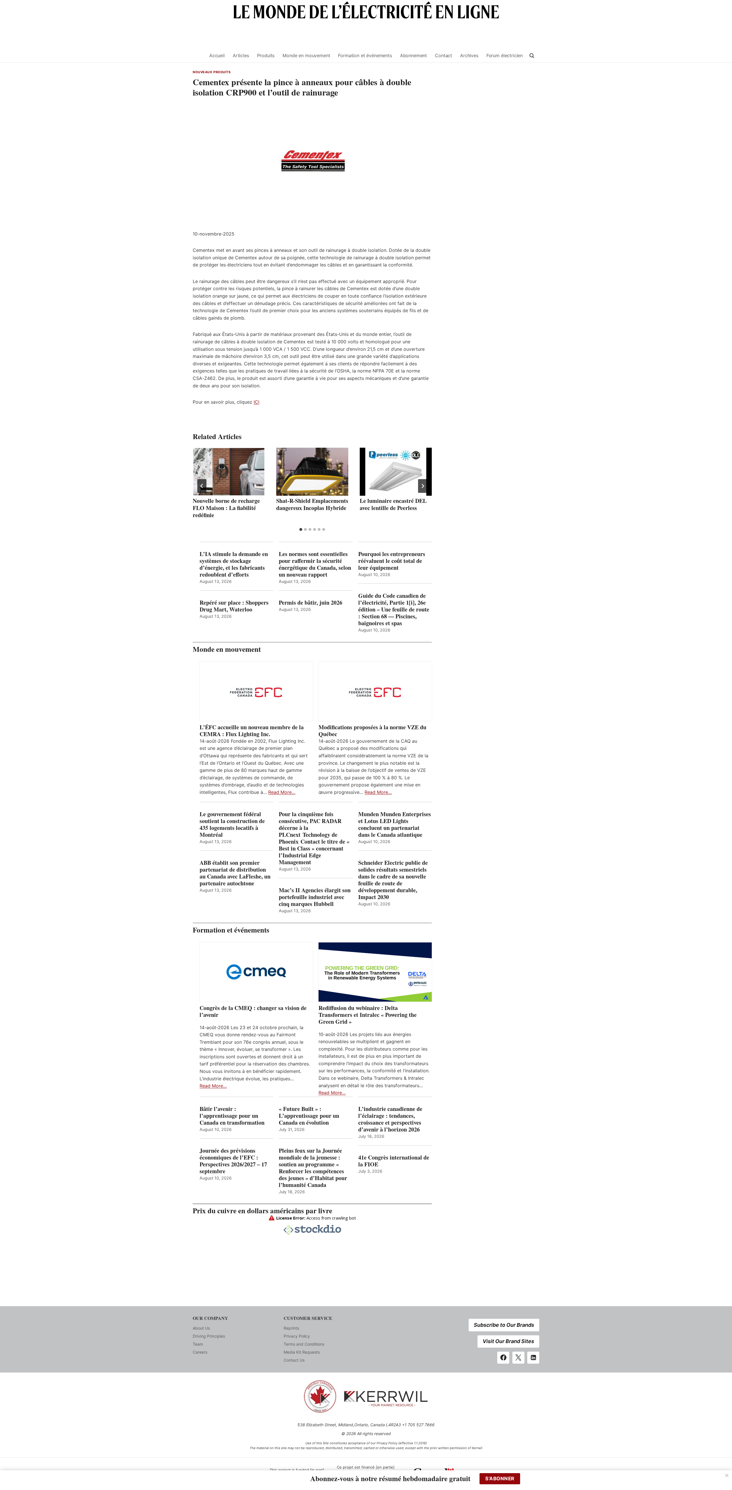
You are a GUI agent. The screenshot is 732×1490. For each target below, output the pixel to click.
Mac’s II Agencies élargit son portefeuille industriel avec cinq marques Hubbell (315, 897)
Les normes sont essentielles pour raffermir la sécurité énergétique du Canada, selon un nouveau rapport (315, 564)
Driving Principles (209, 1336)
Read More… (281, 792)
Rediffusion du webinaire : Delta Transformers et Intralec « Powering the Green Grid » (368, 1015)
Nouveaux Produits (212, 72)
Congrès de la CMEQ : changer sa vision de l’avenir (253, 1011)
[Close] (727, 1475)
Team (198, 1344)
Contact (443, 55)
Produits (266, 55)
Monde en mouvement (306, 55)
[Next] (422, 486)
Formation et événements (365, 55)
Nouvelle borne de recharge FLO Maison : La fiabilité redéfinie (226, 508)
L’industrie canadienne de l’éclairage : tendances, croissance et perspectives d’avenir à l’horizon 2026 (390, 1119)
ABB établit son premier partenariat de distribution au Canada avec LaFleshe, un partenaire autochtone (235, 873)
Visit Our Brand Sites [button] (508, 1341)
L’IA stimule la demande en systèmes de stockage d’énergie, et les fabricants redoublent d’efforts (234, 564)
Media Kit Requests (302, 1352)
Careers (200, 1352)
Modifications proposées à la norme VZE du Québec (372, 731)
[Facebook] (503, 1358)
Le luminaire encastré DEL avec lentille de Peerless (393, 504)
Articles (241, 55)
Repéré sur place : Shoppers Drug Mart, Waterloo (234, 606)
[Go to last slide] (201, 486)
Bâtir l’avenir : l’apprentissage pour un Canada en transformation (232, 1115)
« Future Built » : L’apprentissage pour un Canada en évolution (309, 1115)
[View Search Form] (532, 56)
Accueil (217, 55)
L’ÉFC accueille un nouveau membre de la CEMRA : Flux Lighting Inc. (252, 731)
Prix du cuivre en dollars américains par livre (262, 1210)
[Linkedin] (533, 1358)
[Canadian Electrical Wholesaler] (197, 55)
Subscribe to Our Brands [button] (504, 1325)
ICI (256, 402)
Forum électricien (504, 55)
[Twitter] (518, 1358)
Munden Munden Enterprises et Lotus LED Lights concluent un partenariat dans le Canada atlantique (394, 824)
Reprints (291, 1328)
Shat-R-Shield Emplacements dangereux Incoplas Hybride (312, 504)
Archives (469, 55)
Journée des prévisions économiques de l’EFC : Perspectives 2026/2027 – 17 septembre (233, 1161)
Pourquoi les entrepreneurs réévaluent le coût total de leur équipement (391, 561)
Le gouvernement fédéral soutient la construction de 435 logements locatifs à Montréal (232, 824)
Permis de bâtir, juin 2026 (310, 602)
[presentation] (229, 472)
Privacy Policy (297, 1336)
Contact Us (294, 1360)
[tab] (300, 529)
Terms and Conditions (304, 1344)
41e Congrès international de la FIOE (393, 1161)
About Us (201, 1328)
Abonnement (413, 55)
